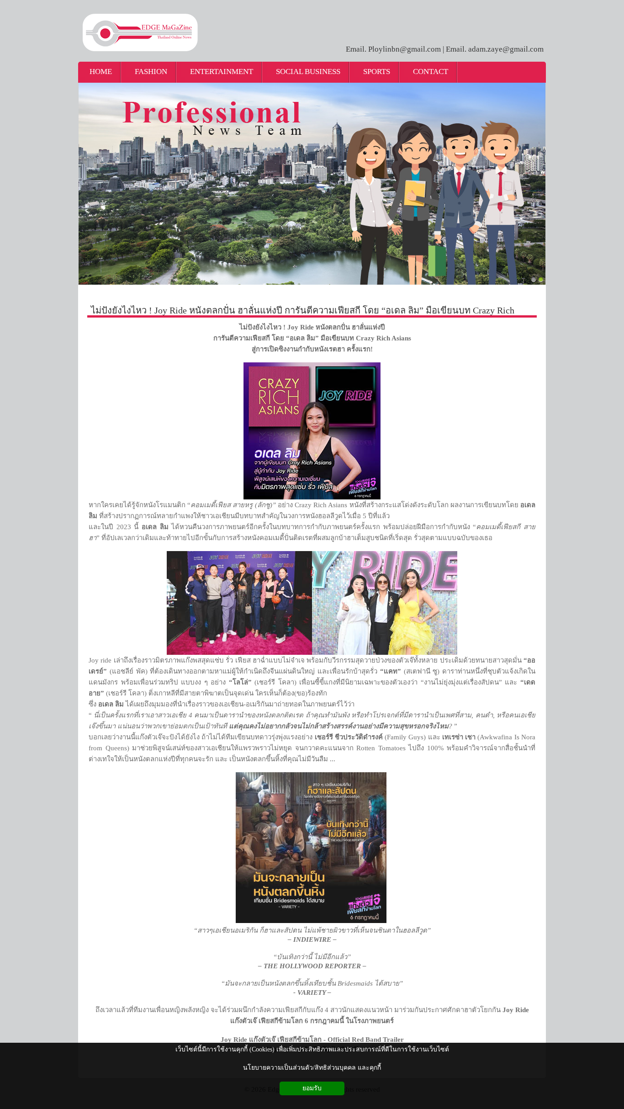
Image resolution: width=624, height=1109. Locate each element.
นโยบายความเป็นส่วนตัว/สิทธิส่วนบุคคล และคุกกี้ (312, 1067)
